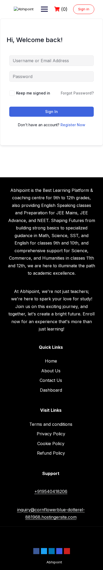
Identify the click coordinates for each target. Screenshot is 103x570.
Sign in (83, 9)
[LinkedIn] (52, 551)
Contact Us (51, 380)
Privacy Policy (51, 433)
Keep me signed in (33, 93)
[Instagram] (59, 551)
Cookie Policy (50, 443)
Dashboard (51, 390)
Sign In (51, 111)
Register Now (72, 125)
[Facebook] (36, 551)
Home (51, 361)
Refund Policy (51, 453)
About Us (50, 370)
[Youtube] (67, 551)
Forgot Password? (77, 93)
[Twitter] (44, 551)
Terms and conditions (50, 424)
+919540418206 (50, 491)
